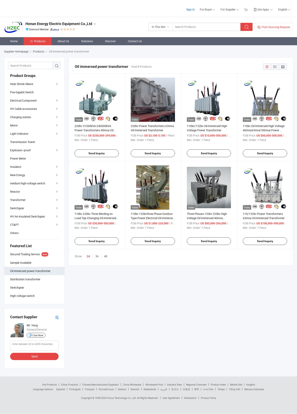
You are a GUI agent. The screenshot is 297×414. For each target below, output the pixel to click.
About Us (63, 41)
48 (105, 256)
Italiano (122, 389)
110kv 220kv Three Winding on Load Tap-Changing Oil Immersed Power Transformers (95, 218)
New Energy (17, 175)
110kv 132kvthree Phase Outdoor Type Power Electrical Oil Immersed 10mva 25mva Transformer (152, 218)
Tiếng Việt (234, 389)
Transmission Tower (22, 142)
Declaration (190, 397)
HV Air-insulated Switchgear (27, 216)
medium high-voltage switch (27, 183)
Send (34, 356)
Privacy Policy (208, 397)
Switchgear (17, 208)
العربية (163, 389)
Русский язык (106, 389)
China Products (69, 384)
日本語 (186, 389)
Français (89, 389)
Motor (14, 125)
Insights (250, 384)
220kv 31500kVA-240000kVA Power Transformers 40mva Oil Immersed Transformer (94, 130)
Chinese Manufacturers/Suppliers (100, 384)
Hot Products (49, 384)
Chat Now (37, 335)
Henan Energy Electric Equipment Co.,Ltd (58, 24)
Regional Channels (196, 384)
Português (75, 389)
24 (88, 256)
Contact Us (135, 41)
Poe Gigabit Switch (22, 92)
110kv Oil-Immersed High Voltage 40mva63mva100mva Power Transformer (263, 130)
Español (60, 389)
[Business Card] (57, 317)
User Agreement (171, 397)
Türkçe (221, 389)
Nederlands (150, 389)
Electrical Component (23, 100)
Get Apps (263, 9)
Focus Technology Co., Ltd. (122, 397)
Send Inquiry (96, 153)
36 (97, 256)
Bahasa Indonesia (254, 389)
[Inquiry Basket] (246, 9)
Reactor (15, 191)
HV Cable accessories (23, 109)
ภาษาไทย (208, 389)
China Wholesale (132, 384)
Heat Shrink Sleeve (21, 84)
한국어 (175, 389)
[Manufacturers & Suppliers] (30, 8)
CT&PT (14, 225)
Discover (110, 41)
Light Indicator (19, 134)
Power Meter (18, 158)
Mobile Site (236, 384)
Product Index (218, 384)
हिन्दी (196, 389)
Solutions (87, 41)
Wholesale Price (154, 384)
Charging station (20, 117)
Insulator (15, 167)
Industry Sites (174, 384)
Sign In (190, 9)
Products (39, 41)
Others (14, 233)
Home (14, 41)
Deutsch (135, 389)
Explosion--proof (20, 150)
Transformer (18, 200)
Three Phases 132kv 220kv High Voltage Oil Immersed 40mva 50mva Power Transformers (207, 218)
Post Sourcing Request (276, 27)
